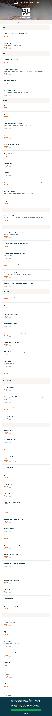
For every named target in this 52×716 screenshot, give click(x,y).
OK (26, 710)
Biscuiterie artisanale (35, 22)
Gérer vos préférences (20, 705)
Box (8, 22)
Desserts (13, 22)
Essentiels (26, 713)
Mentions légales (35, 2)
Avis (21, 2)
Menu (15, 2)
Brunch (3, 22)
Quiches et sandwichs (23, 22)
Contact (25, 2)
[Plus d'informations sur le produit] (26, 33)
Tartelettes (44, 22)
